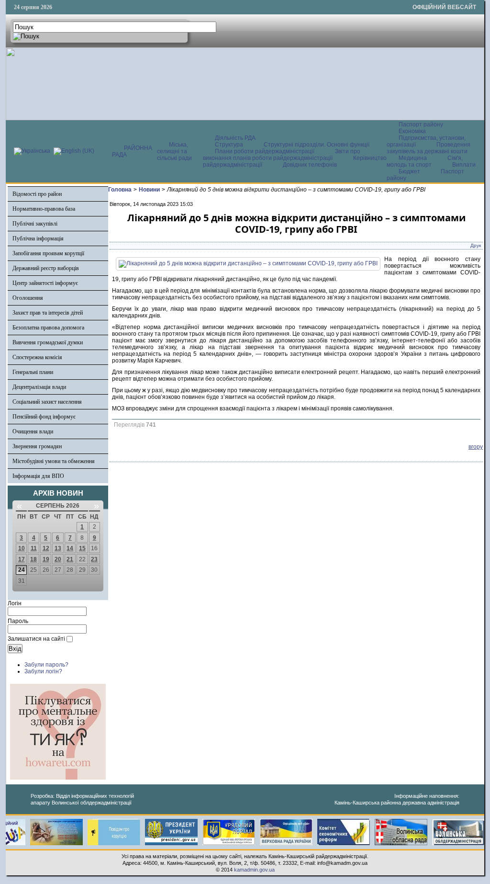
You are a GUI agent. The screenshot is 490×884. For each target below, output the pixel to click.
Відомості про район (37, 194)
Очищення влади (32, 431)
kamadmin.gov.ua (254, 870)
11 (34, 548)
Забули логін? (43, 671)
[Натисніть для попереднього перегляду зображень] (248, 263)
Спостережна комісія (37, 357)
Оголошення (27, 298)
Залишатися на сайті (36, 638)
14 (70, 548)
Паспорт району (421, 124)
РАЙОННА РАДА (132, 151)
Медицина (413, 158)
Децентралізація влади (39, 387)
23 (94, 559)
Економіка (412, 131)
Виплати (464, 164)
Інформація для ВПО (38, 476)
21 (70, 559)
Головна (120, 189)
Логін (15, 603)
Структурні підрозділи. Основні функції (316, 144)
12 (46, 548)
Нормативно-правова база (43, 208)
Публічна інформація (38, 238)
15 (82, 548)
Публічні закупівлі (34, 223)
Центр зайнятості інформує (45, 283)
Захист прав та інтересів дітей (47, 312)
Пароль (18, 621)
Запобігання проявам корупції (48, 253)
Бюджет (410, 171)
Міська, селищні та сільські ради (174, 151)
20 (58, 559)
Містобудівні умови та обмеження (53, 461)
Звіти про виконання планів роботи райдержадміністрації (281, 154)
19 (46, 559)
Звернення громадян (37, 446)
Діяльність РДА (235, 138)
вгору (475, 446)
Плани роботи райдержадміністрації (264, 151)
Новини (149, 189)
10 (21, 548)
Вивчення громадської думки (47, 342)
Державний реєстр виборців (45, 268)
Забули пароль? (46, 664)
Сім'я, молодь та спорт (425, 161)
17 (21, 559)
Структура (229, 144)
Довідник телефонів (310, 164)
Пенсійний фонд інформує (44, 416)
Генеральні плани (32, 372)
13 (58, 548)
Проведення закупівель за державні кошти (428, 148)
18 (33, 559)
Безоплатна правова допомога (48, 327)
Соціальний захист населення (47, 401)
